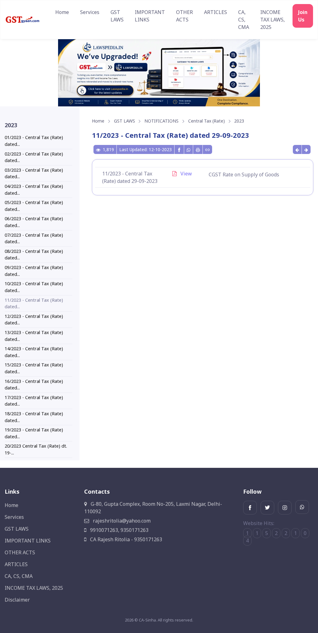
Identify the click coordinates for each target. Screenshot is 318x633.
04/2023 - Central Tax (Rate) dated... (34, 189)
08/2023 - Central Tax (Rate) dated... (34, 254)
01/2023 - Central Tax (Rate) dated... (34, 140)
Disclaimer (17, 599)
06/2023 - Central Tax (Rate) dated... (34, 222)
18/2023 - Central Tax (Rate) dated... (34, 417)
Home (62, 12)
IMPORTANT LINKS (150, 16)
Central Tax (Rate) (206, 121)
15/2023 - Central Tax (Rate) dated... (34, 368)
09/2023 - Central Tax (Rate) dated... (34, 270)
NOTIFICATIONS (161, 121)
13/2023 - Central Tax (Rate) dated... (34, 335)
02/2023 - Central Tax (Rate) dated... (34, 157)
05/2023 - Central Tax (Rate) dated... (34, 205)
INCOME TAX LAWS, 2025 (272, 19)
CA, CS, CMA (243, 19)
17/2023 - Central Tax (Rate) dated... (34, 400)
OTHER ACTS (184, 16)
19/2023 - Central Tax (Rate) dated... (34, 433)
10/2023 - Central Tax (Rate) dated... (34, 287)
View (185, 173)
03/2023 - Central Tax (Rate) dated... (34, 173)
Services (89, 12)
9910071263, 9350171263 (118, 530)
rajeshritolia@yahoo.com (121, 520)
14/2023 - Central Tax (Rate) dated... (34, 352)
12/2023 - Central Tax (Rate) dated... (34, 319)
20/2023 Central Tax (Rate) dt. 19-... (36, 449)
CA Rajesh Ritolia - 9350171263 (125, 539)
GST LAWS (117, 16)
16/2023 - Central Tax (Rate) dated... (34, 384)
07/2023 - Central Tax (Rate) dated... (34, 238)
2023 (239, 121)
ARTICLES (215, 12)
